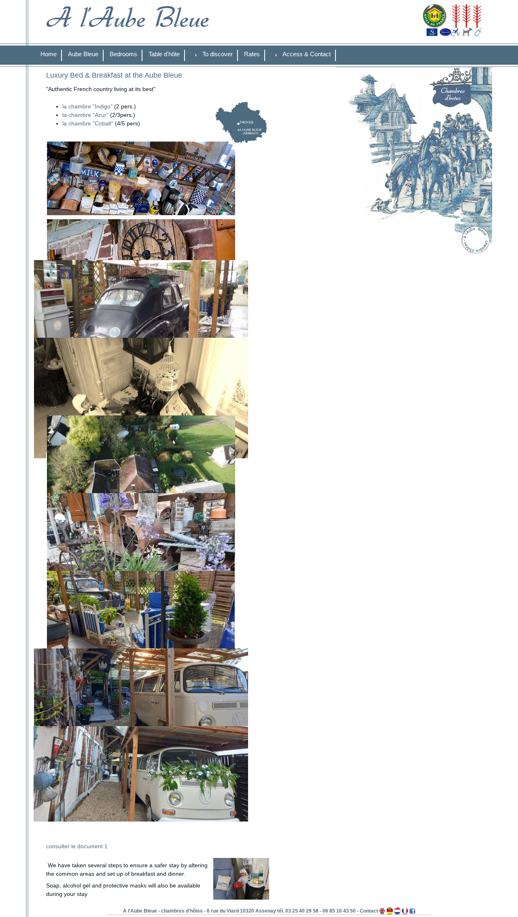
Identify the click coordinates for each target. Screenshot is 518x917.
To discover (217, 54)
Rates (252, 54)
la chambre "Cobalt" (87, 123)
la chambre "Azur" (86, 115)
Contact (369, 911)
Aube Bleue (83, 54)
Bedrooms (123, 54)
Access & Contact (306, 54)
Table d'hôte (164, 54)
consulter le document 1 (77, 846)
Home (48, 54)
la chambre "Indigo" (87, 106)
